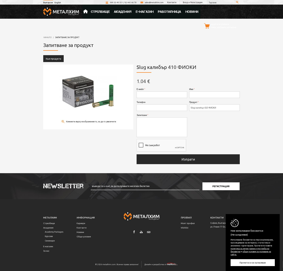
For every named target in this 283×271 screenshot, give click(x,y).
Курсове (49, 236)
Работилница (169, 11)
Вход (185, 2)
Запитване (142, 115)
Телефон (141, 102)
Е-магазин (145, 11)
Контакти (171, 2)
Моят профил (188, 223)
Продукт (193, 102)
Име (191, 89)
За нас (46, 250)
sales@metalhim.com (154, 2)
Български (48, 2)
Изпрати (188, 159)
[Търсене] (237, 2)
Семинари (50, 240)
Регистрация (196, 2)
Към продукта (53, 58)
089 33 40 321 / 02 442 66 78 (123, 2)
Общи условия (84, 236)
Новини (191, 11)
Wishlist (184, 227)
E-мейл (140, 89)
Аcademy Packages (54, 231)
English (58, 2)
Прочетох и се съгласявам (253, 262)
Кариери (81, 223)
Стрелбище (100, 11)
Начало (85, 11)
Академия (123, 11)
